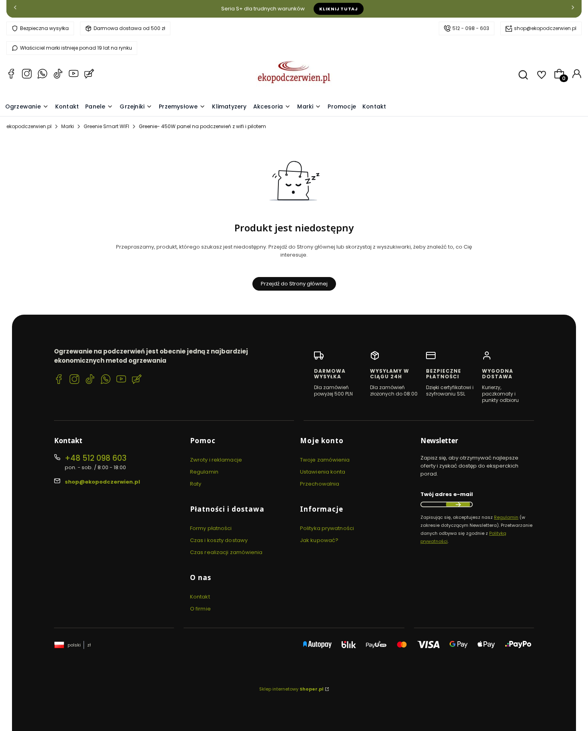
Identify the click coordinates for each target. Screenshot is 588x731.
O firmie (200, 609)
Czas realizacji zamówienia (226, 552)
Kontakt (200, 596)
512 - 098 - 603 (470, 28)
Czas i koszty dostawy (219, 540)
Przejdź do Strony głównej (294, 283)
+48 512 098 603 (95, 458)
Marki (67, 126)
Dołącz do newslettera (458, 504)
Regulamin (204, 472)
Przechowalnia (319, 484)
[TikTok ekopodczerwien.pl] (58, 75)
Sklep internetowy (291, 689)
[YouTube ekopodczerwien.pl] (73, 75)
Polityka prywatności (327, 528)
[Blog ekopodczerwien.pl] (89, 75)
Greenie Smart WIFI (106, 126)
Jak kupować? (319, 540)
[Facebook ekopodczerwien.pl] (11, 75)
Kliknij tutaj (338, 9)
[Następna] (573, 9)
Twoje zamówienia (325, 460)
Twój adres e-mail (446, 494)
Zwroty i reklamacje (216, 460)
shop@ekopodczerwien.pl (545, 28)
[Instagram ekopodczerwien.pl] (27, 75)
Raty (195, 484)
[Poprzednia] (15, 9)
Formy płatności (211, 528)
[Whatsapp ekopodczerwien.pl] (42, 75)
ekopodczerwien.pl (29, 126)
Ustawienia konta (323, 472)
